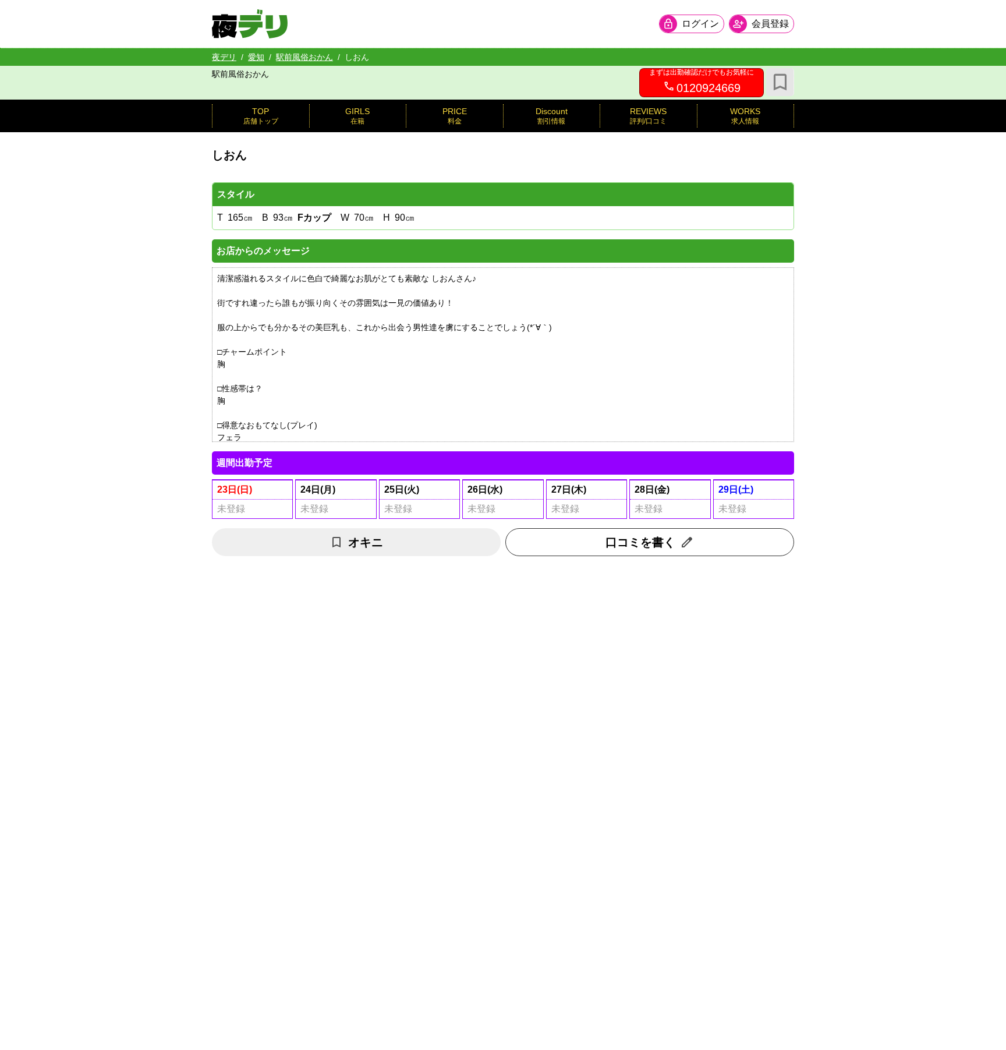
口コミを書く (640, 542)
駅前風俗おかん (304, 57)
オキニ (365, 542)
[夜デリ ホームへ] (250, 23)
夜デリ (224, 57)
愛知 (256, 57)
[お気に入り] (780, 82)
